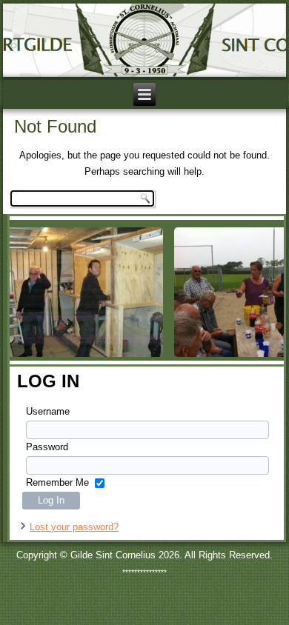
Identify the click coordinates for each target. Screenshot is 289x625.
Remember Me (57, 482)
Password (47, 446)
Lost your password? (74, 526)
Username (48, 411)
